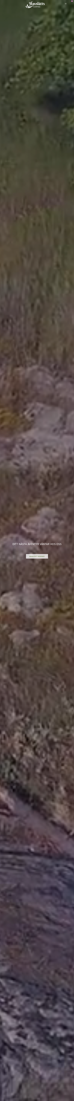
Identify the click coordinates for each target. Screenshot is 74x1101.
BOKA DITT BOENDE (37, 556)
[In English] (72, 1)
